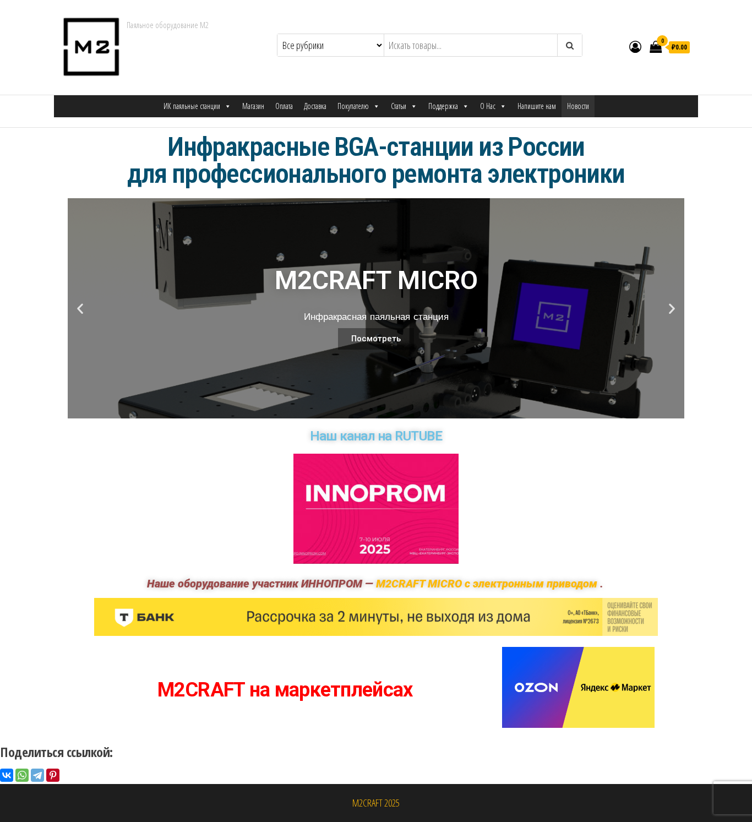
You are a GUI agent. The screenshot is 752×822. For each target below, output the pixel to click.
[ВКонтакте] (6, 775)
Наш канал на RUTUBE (376, 436)
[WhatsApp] (22, 775)
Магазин (253, 106)
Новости (578, 106)
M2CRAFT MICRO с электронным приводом (486, 583)
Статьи (398, 106)
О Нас (487, 106)
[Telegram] (37, 775)
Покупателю (353, 106)
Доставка (315, 106)
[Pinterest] (52, 775)
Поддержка (443, 106)
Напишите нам (536, 106)
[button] (361, 409)
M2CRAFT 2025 (376, 802)
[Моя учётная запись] (635, 46)
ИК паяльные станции (192, 106)
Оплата (284, 106)
